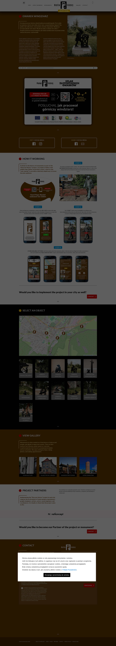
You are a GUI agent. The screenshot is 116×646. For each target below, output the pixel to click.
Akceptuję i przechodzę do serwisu (57, 575)
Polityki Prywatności (69, 570)
